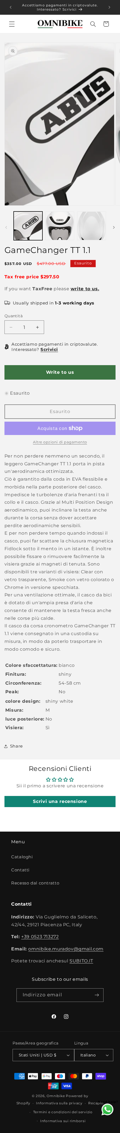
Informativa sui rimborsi (63, 1121)
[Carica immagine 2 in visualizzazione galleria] (59, 226)
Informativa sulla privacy (59, 1103)
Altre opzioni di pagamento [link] (60, 442)
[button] (11, 24)
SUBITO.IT (81, 961)
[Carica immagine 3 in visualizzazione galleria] (91, 226)
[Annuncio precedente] (10, 7)
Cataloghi (22, 856)
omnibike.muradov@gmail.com (65, 949)
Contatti (20, 870)
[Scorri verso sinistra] (6, 227)
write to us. (85, 288)
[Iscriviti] (96, 995)
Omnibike (56, 1096)
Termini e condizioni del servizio (63, 1112)
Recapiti (96, 1103)
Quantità (13, 316)
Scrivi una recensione (60, 801)
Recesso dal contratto (35, 883)
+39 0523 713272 (40, 936)
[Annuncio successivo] (109, 7)
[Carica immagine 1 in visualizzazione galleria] (28, 226)
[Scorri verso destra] (114, 227)
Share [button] (16, 746)
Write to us (60, 372)
